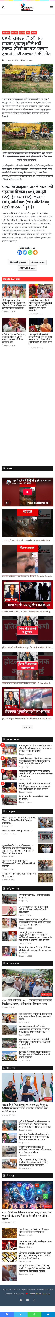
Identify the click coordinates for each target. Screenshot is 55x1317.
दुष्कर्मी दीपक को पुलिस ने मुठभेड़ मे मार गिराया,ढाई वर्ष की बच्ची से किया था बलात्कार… (19, 820)
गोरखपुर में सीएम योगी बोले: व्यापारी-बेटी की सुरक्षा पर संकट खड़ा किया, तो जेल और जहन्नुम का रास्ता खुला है (40, 339)
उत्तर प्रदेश (6, 33)
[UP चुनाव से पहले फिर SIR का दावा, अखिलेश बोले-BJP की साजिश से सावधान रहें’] (9, 911)
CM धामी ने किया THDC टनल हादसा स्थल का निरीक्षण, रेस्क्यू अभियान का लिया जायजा (27, 1002)
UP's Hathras (28, 268)
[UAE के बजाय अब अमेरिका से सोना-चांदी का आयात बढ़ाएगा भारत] (9, 1233)
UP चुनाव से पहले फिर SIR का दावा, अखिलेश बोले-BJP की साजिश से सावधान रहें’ (33, 909)
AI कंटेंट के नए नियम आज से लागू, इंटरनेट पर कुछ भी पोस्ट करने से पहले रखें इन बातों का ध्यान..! (27, 1216)
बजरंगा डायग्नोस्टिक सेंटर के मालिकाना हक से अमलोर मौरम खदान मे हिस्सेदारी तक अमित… (35, 1149)
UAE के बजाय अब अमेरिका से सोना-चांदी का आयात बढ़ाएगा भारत (34, 1230)
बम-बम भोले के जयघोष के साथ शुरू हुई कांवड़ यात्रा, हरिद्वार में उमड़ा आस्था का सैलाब (35, 1016)
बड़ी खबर (22, 33)
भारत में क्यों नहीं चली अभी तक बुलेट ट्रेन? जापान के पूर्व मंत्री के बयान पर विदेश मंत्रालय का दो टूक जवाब (34, 1137)
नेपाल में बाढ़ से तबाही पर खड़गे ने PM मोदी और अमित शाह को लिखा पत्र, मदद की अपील (35, 950)
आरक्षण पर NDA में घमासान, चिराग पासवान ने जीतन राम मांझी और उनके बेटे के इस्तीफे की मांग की (35, 922)
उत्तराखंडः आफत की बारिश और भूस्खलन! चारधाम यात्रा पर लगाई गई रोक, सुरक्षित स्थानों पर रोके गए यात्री (34, 1029)
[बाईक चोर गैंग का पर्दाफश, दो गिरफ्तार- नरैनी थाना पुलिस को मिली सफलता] (45, 865)
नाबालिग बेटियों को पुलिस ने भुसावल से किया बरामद (19, 875)
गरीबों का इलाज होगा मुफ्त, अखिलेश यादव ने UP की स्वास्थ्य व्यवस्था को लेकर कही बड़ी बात (14, 338)
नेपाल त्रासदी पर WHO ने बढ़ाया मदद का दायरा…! (34, 797)
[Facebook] (19, 252)
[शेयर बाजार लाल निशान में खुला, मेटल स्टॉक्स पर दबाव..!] (9, 1245)
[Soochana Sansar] (27, 7)
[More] (35, 252)
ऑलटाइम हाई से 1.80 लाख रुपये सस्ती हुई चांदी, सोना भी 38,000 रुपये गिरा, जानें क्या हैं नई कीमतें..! (35, 1256)
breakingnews (18, 262)
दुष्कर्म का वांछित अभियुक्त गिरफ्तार (17, 830)
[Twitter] (25, 252)
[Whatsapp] (30, 252)
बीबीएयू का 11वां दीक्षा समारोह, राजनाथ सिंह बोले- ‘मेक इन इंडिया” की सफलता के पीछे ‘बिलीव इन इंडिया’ (14, 304)
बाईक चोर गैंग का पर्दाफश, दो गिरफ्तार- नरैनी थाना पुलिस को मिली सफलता (18, 863)
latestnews (38, 262)
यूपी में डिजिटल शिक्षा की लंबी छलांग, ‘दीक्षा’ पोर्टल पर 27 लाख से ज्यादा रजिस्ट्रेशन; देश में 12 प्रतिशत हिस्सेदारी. (35, 1124)
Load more (27, 727)
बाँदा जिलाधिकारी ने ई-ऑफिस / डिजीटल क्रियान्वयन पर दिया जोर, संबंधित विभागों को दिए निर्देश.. (33, 1162)
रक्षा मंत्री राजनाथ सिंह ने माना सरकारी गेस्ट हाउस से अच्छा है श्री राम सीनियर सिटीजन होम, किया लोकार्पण (40, 305)
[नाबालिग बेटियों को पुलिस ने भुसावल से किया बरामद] (45, 878)
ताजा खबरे (14, 33)
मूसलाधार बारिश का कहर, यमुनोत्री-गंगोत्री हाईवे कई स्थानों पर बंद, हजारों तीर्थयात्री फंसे (34, 1042)
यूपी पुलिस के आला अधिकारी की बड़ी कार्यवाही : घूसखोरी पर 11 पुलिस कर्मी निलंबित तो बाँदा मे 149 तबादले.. (34, 1268)
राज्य (28, 33)
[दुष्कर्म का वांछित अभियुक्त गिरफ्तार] (45, 836)
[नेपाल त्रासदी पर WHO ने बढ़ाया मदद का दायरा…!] (9, 800)
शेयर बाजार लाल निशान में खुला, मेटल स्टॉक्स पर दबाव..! (35, 1242)
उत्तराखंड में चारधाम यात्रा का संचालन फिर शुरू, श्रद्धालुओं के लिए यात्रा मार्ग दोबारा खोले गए (34, 1054)
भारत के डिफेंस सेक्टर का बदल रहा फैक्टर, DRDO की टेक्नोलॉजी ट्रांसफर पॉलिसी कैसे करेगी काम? (25, 1108)
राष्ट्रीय (34, 33)
